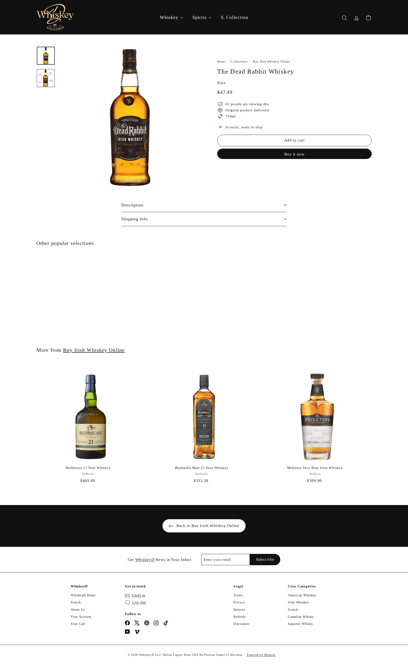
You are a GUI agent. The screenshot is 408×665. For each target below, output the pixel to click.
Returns (239, 609)
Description (132, 205)
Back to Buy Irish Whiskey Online (207, 525)
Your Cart (78, 624)
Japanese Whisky (300, 624)
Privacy (239, 602)
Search (76, 602)
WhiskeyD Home (83, 595)
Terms (238, 595)
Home (221, 61)
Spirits (200, 17)
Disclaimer (242, 624)
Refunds (240, 617)
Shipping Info (134, 219)
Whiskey (169, 17)
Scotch (293, 609)
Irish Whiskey (298, 602)
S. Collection (234, 17)
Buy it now (294, 154)
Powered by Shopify (261, 655)
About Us (78, 609)
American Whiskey (302, 595)
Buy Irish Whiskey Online (271, 61)
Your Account (81, 617)
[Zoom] (130, 117)
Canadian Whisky (301, 617)
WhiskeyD (144, 559)
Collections (239, 61)
